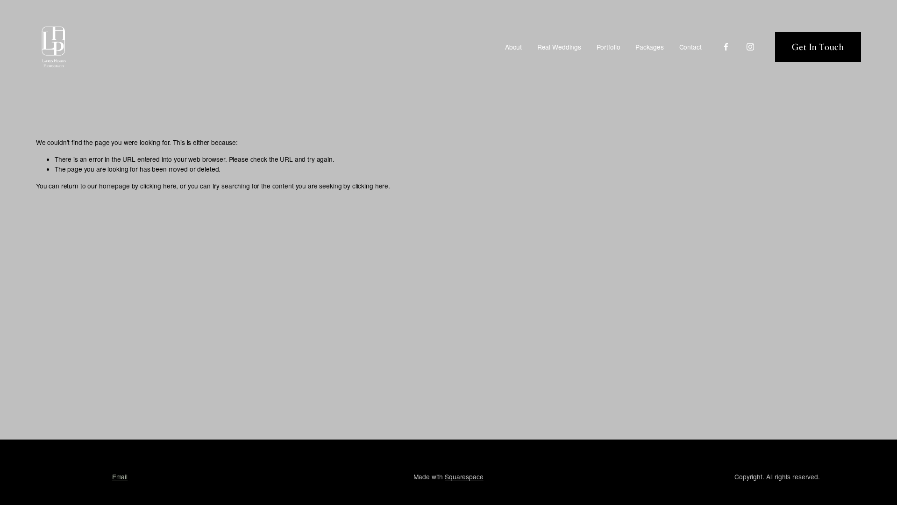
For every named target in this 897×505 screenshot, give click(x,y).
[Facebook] (726, 46)
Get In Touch (818, 47)
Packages (649, 46)
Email (120, 476)
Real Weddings (559, 46)
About (513, 46)
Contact (690, 46)
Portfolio (608, 46)
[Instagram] (750, 46)
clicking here (158, 185)
